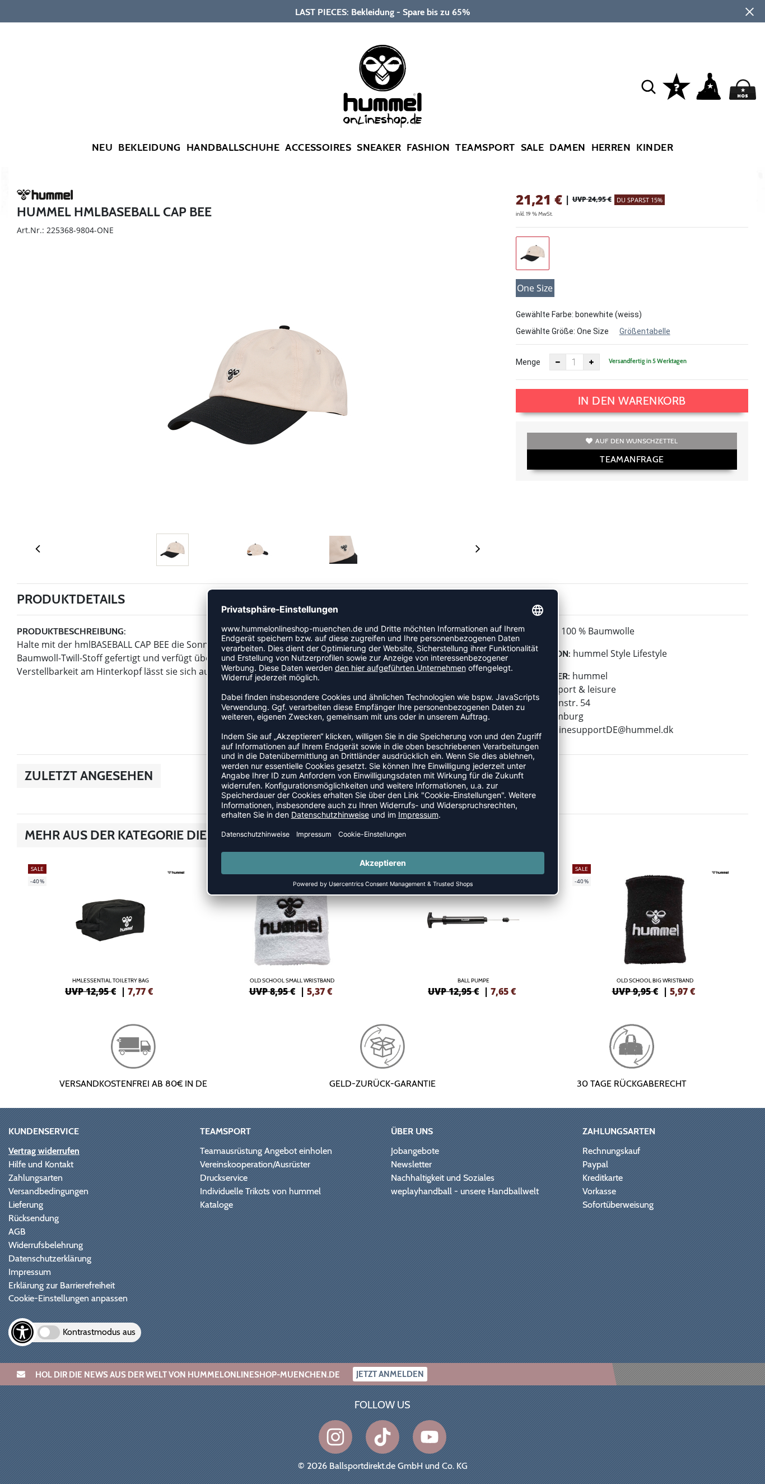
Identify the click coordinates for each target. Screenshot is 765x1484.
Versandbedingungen (48, 1191)
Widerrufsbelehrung (45, 1245)
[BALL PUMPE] (473, 929)
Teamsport (485, 147)
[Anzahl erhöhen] (591, 362)
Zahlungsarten (35, 1177)
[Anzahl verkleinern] (557, 362)
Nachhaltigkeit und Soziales (443, 1177)
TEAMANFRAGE (632, 459)
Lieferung (25, 1204)
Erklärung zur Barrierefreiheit (61, 1285)
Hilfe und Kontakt (40, 1164)
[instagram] (335, 1437)
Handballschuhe (232, 147)
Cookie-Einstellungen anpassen (68, 1298)
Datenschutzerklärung (49, 1258)
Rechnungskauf (611, 1151)
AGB (17, 1231)
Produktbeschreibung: (71, 631)
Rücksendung (33, 1218)
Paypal (595, 1164)
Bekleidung (149, 147)
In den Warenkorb (632, 400)
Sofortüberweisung (618, 1204)
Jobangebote (415, 1151)
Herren (611, 147)
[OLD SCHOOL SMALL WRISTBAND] (292, 929)
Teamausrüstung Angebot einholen (266, 1151)
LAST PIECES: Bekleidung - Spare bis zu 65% (382, 12)
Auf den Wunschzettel (636, 441)
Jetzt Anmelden (390, 1374)
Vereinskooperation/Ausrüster (255, 1164)
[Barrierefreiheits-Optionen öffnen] (22, 1332)
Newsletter (411, 1164)
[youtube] (429, 1437)
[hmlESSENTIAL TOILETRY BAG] (110, 929)
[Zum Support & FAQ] (677, 85)
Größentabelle (644, 331)
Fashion (428, 147)
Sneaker (379, 147)
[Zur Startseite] (382, 86)
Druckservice (224, 1177)
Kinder (654, 147)
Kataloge (216, 1204)
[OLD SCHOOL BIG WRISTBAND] (655, 929)
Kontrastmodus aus (99, 1332)
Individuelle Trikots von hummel (260, 1191)
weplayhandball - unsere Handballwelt (465, 1191)
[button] (648, 86)
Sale (532, 147)
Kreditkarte (602, 1177)
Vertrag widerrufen (44, 1151)
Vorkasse (599, 1191)
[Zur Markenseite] (45, 197)
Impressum (29, 1272)
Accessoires (318, 147)
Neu (102, 147)
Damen (567, 147)
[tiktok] (382, 1437)
